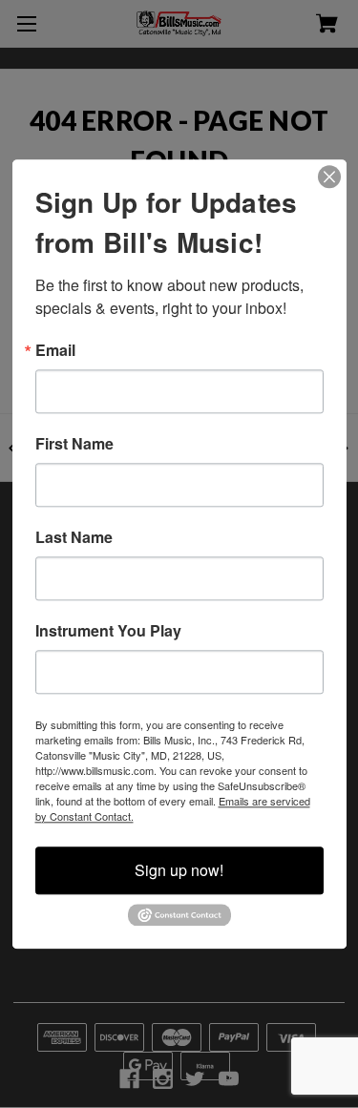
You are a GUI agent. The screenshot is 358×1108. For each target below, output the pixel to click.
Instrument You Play (108, 630)
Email (55, 350)
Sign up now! (179, 870)
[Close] (329, 176)
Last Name (74, 537)
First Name (74, 443)
